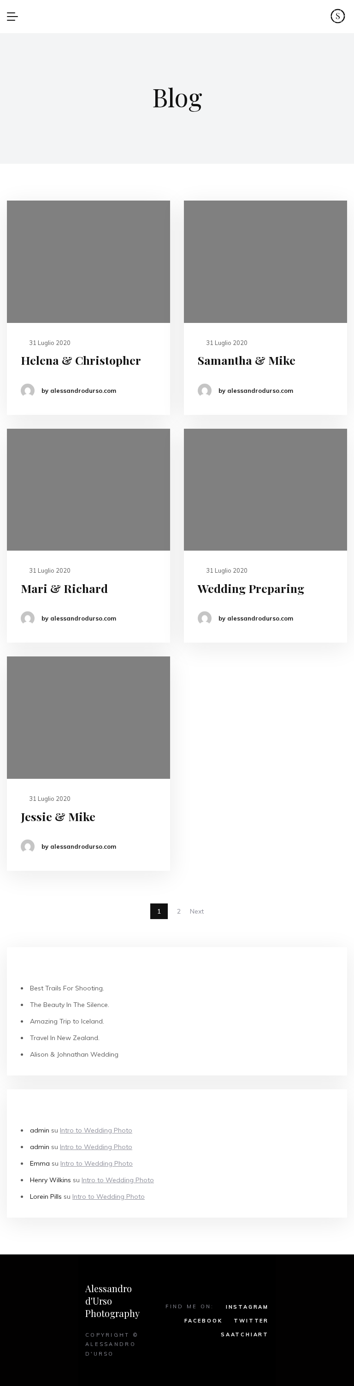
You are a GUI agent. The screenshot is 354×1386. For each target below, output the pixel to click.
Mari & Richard (64, 588)
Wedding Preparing (251, 588)
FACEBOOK (203, 1320)
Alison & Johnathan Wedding (74, 1054)
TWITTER (251, 1320)
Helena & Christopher (81, 360)
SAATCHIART (245, 1334)
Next (197, 911)
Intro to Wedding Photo (96, 1130)
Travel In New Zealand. (65, 1038)
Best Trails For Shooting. (67, 988)
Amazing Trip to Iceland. (67, 1021)
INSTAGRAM (247, 1307)
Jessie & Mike (58, 816)
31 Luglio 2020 (49, 342)
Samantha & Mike (246, 360)
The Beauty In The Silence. (69, 1005)
